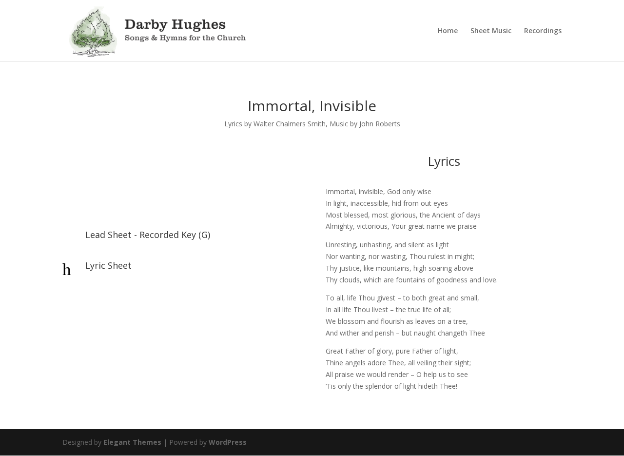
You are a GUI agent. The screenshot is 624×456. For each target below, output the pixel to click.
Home (448, 31)
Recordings (543, 31)
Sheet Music (490, 31)
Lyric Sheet (108, 265)
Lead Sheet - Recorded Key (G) (147, 234)
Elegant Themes (132, 442)
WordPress (228, 442)
